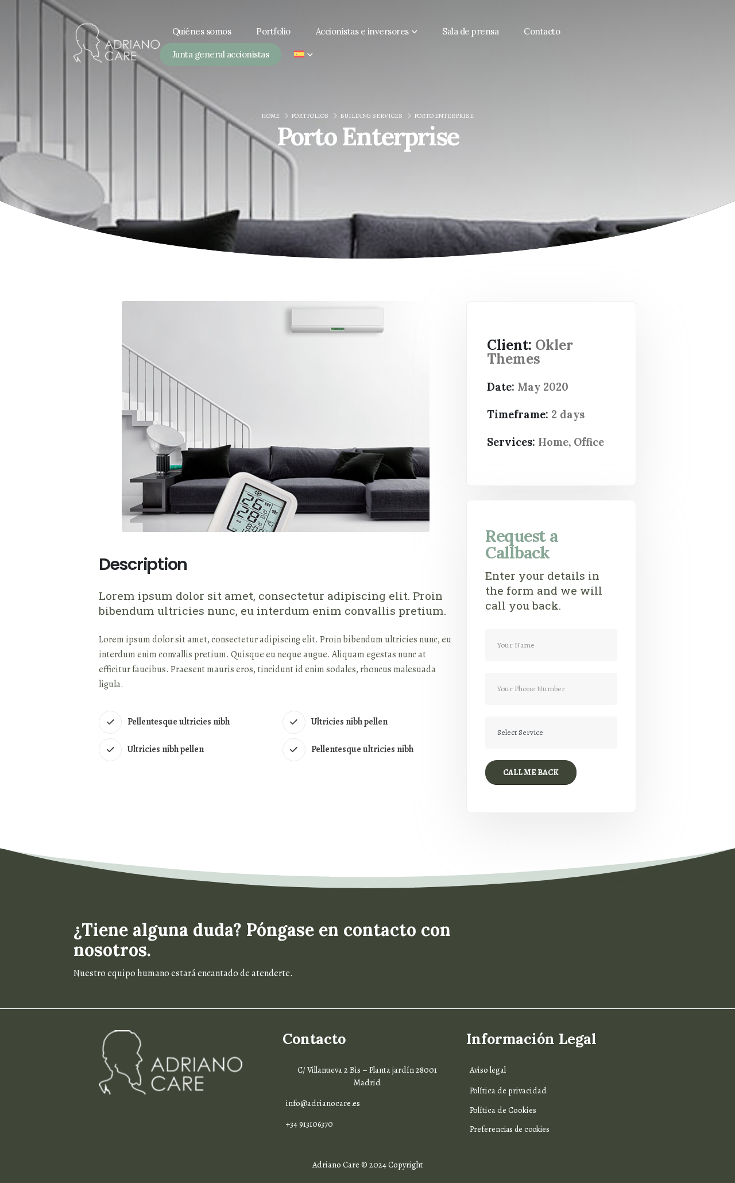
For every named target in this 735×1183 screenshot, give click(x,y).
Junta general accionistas (220, 54)
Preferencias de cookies (510, 1129)
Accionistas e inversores (362, 31)
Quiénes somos (201, 31)
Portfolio (273, 31)
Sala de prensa (470, 31)
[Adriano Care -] (117, 43)
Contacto (542, 31)
